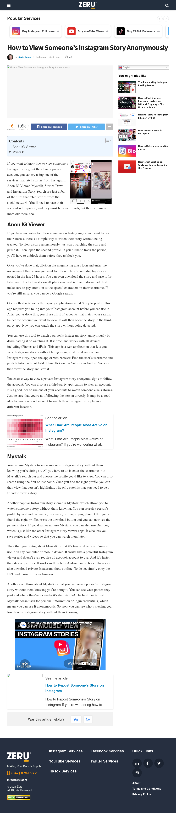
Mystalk (18, 151)
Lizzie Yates (24, 57)
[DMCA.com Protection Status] (18, 797)
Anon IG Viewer (24, 146)
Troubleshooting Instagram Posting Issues (153, 84)
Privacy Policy (141, 794)
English (126, 67)
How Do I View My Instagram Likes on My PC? (153, 116)
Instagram (41, 57)
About (136, 783)
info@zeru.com (17, 780)
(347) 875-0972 (24, 773)
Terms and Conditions (146, 788)
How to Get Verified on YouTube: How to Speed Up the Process (152, 165)
